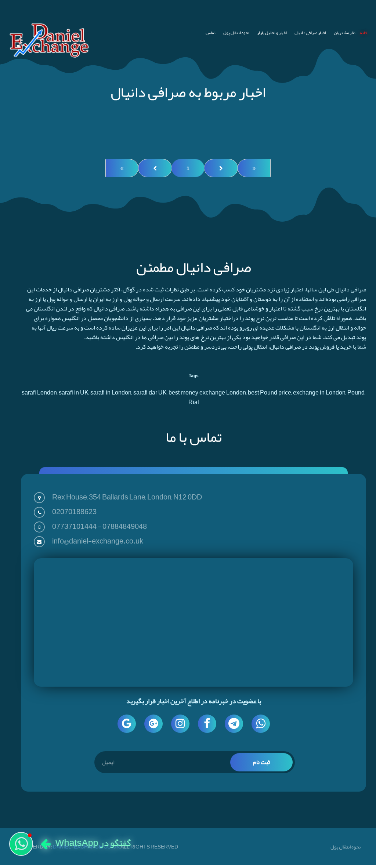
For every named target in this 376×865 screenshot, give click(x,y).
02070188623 (74, 511)
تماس (211, 32)
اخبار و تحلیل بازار (272, 32)
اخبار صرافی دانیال (310, 32)
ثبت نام (261, 762)
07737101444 (74, 526)
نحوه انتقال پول (236, 32)
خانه (363, 32)
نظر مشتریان (344, 32)
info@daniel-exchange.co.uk (97, 541)
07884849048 (124, 526)
